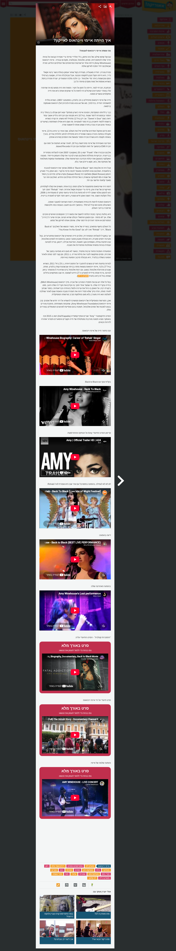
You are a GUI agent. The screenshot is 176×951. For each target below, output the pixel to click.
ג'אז (61, 870)
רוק (46, 866)
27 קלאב (92, 878)
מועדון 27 (90, 866)
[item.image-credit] (38, 42)
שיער (74, 874)
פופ (66, 874)
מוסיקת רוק (88, 870)
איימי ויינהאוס (104, 866)
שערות (82, 874)
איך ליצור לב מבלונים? (63, 939)
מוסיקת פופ (94, 874)
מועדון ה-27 (83, 276)
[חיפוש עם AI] (110, 7)
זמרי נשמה (57, 874)
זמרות (69, 870)
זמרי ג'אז (106, 874)
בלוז (98, 870)
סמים (77, 870)
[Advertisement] (146, 41)
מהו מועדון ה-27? (102, 914)
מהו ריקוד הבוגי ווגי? (101, 939)
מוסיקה (106, 870)
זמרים (54, 870)
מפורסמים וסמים (75, 866)
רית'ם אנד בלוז (58, 866)
